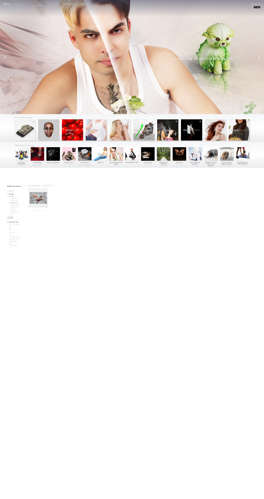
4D (10, 235)
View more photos (181, 63)
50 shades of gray (14, 237)
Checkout (254, 4)
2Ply (10, 228)
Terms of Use (85, 4)
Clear (10, 217)
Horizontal (17, 205)
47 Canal (12, 232)
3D (10, 230)
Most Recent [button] (46, 185)
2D (10, 226)
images (13, 4)
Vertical (16, 207)
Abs (10, 243)
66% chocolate (14, 239)
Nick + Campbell (14, 224)
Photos (16, 198)
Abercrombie (13, 241)
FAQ (57, 4)
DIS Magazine (69, 4)
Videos (16, 200)
